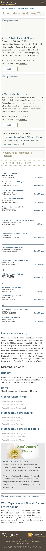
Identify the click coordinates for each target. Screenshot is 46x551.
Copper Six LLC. (22, 546)
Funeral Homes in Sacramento (13, 437)
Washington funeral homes (29, 540)
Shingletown (7, 137)
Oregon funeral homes (13, 541)
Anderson (8, 144)
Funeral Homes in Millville (12, 401)
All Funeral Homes (23, 543)
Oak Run (16, 140)
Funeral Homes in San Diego (13, 440)
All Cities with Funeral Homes (31, 541)
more (22, 522)
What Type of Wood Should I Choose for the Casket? (23, 505)
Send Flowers (39, 177)
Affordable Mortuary (14, 94)
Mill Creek (25, 140)
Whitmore (31, 137)
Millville (7, 140)
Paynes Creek (19, 137)
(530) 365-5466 (11, 63)
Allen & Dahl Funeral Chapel (18, 38)
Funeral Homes (14, 540)
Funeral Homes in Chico (11, 421)
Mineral (39, 137)
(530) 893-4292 (11, 119)
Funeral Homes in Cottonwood (14, 408)
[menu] (42, 3)
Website (23, 63)
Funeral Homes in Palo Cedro (13, 405)
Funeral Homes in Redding (12, 417)
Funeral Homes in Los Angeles (13, 433)
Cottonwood (19, 144)
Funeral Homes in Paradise (12, 424)
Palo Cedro (35, 140)
